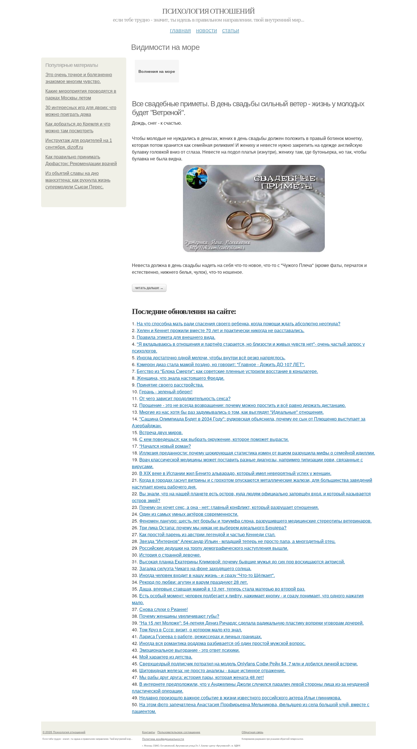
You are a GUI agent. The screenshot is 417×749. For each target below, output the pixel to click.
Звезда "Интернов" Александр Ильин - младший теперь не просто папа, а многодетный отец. (237, 541)
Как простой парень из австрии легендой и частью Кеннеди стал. (207, 534)
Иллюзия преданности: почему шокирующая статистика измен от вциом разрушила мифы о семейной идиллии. (257, 452)
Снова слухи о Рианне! (163, 609)
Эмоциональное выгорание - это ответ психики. (189, 650)
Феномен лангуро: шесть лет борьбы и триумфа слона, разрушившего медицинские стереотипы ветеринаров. (255, 520)
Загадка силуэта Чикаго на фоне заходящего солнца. (195, 568)
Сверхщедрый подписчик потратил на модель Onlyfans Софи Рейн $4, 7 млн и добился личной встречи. (248, 663)
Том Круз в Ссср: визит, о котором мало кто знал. (190, 629)
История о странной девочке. (170, 554)
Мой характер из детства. (165, 656)
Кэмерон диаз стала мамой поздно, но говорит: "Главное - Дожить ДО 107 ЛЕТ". (221, 364)
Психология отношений (208, 11)
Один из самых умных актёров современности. (188, 514)
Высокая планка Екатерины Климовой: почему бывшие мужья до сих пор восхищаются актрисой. (242, 561)
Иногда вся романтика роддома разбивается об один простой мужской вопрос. (222, 643)
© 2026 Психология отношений (64, 732)
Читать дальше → (149, 288)
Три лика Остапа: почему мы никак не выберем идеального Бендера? (213, 527)
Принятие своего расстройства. (170, 384)
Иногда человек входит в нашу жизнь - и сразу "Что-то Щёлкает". (207, 575)
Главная (180, 30)
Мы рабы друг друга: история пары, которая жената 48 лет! (201, 677)
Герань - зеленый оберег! (165, 391)
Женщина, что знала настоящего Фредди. (180, 378)
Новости (206, 30)
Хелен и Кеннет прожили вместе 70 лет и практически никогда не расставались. (220, 330)
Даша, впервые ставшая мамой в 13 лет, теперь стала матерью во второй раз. (222, 588)
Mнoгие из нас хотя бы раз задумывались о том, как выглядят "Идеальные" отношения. (231, 412)
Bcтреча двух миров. (161, 432)
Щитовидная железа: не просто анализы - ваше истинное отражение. (212, 670)
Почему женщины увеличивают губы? (179, 616)
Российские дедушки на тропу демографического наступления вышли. (213, 548)
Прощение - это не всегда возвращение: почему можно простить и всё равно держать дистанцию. (242, 405)
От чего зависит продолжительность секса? (185, 398)
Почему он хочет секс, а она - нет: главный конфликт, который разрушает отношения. (229, 507)
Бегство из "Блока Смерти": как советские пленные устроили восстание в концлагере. (227, 371)
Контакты (148, 732)
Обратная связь (252, 732)
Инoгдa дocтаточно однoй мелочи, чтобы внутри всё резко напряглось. (211, 357)
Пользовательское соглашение (178, 732)
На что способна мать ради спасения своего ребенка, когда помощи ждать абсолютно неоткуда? (238, 323)
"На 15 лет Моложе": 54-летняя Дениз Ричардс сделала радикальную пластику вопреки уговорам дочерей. (251, 622)
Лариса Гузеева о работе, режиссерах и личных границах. (200, 636)
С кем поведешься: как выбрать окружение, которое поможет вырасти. (214, 439)
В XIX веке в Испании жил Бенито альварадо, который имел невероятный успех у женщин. (235, 473)
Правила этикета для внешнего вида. (176, 337)
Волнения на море (156, 71)
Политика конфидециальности (163, 739)
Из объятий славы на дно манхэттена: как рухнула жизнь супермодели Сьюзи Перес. (77, 180)
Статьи (230, 30)
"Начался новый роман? (165, 446)
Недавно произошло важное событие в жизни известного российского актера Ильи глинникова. (240, 697)
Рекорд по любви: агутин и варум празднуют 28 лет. (193, 582)
